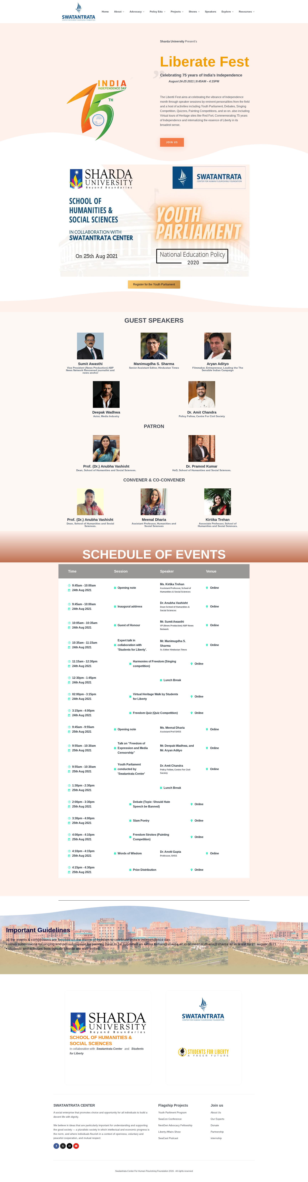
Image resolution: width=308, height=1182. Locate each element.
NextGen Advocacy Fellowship (175, 1125)
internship (216, 1138)
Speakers (210, 11)
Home (105, 11)
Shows (193, 11)
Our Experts (217, 1118)
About (118, 11)
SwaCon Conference (170, 1118)
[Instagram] (69, 1146)
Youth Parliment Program (172, 1112)
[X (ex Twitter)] (63, 1146)
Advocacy (136, 11)
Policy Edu (156, 11)
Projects (176, 11)
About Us (216, 1112)
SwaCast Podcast (168, 1138)
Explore (226, 11)
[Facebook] (56, 1146)
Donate (215, 1125)
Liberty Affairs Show (169, 1131)
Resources (245, 11)
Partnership (217, 1131)
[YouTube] (76, 1146)
